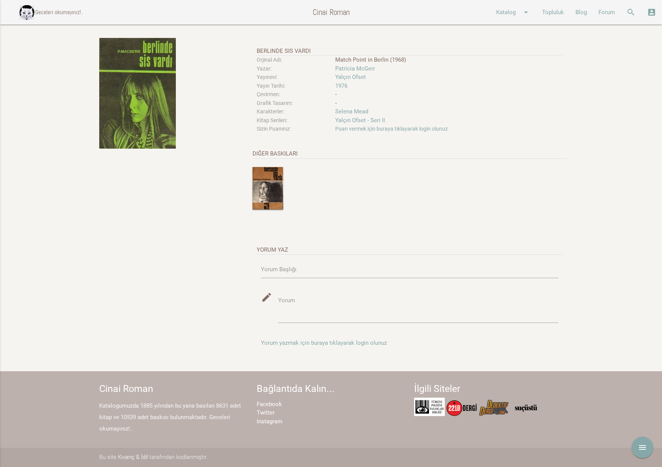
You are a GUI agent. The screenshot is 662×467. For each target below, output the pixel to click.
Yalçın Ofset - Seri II (360, 120)
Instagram (269, 421)
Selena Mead (351, 111)
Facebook (269, 404)
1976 (341, 85)
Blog (581, 12)
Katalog (513, 12)
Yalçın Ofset (350, 77)
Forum (606, 12)
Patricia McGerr (355, 68)
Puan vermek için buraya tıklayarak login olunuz (391, 129)
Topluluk (553, 12)
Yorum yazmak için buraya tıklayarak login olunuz (324, 342)
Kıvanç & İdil (133, 457)
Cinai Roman (331, 12)
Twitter (266, 412)
